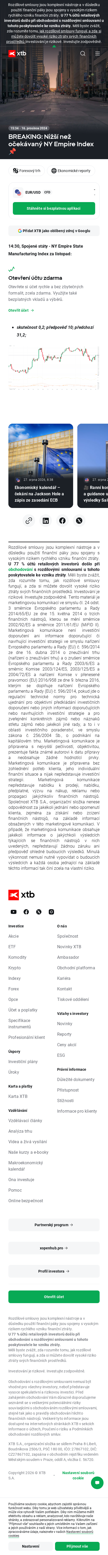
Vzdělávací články (25, 1120)
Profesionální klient (26, 1037)
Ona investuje (21, 1179)
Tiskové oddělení (73, 999)
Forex (13, 988)
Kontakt (64, 988)
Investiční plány (23, 1061)
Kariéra (64, 978)
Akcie (13, 936)
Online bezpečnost (25, 1200)
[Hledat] (83, 53)
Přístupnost (68, 1090)
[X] (79, 520)
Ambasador (68, 957)
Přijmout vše (77, 1546)
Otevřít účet (54, 1296)
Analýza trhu (20, 1131)
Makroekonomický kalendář (25, 1166)
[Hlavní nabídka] (97, 53)
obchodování (20, 569)
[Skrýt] (54, 46)
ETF (12, 946)
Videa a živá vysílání (27, 1141)
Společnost (67, 936)
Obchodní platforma (76, 967)
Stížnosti (65, 1100)
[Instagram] (51, 912)
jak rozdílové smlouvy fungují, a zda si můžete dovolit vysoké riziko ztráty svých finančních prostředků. (53, 36)
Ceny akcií (67, 1044)
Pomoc (15, 1190)
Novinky (64, 1023)
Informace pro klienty (77, 1111)
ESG (61, 1055)
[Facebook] (62, 520)
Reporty (64, 1034)
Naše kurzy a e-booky (28, 1152)
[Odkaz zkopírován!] (29, 520)
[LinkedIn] (45, 520)
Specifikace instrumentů (19, 1023)
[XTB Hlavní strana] (15, 53)
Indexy (14, 978)
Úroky (13, 1072)
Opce (13, 999)
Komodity (17, 957)
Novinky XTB (69, 946)
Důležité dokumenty (76, 1079)
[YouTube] (13, 912)
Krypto (14, 967)
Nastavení (30, 1546)
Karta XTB (18, 1096)
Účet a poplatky (22, 1010)
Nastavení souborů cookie (78, 1475)
